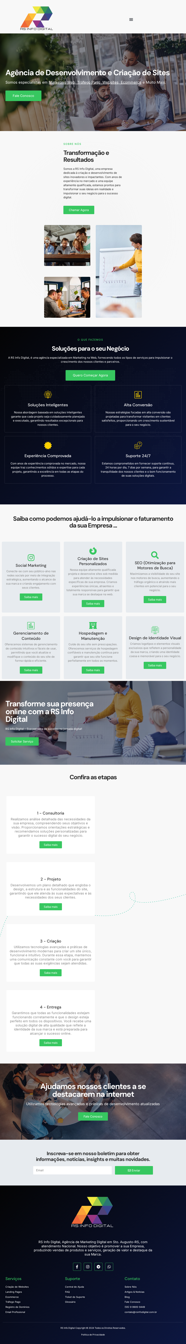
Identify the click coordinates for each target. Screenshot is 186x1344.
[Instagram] (88, 1267)
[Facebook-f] (77, 1267)
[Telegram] (98, 1267)
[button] (131, 20)
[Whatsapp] (109, 1267)
